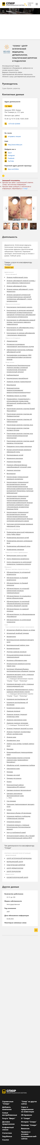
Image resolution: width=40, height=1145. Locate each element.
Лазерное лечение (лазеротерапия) (19, 381)
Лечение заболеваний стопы (16, 286)
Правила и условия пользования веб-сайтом (29, 1135)
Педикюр (10, 772)
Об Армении (26, 1115)
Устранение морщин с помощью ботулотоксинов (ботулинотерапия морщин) (18, 827)
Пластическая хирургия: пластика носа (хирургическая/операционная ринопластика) (20, 435)
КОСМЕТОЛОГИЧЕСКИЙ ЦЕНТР (17, 877)
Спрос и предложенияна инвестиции (27, 1109)
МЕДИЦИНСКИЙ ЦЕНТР (15, 861)
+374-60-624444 (14, 124)
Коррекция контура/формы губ (17, 699)
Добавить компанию (7, 1108)
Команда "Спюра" (29, 1125)
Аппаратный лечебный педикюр (18, 633)
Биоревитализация (13, 648)
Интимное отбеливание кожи (17, 660)
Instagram (11, 155)
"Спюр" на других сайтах (29, 1102)
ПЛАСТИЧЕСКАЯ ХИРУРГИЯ (16, 865)
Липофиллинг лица (13, 740)
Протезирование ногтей (15, 455)
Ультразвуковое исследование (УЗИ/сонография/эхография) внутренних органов (19, 357)
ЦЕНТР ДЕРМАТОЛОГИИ (15, 868)
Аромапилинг (11, 636)
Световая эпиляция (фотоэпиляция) (19, 790)
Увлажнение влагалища (15, 458)
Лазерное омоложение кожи (17, 720)
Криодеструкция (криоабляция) (17, 378)
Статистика (7, 1133)
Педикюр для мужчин (14, 778)
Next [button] (34, 208)
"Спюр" (25, 188)
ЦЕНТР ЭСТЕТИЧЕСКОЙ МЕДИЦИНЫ (19, 858)
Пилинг (9, 781)
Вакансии (25, 1128)
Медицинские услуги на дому (17, 555)
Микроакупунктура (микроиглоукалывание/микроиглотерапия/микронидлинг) (19, 390)
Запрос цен (9, 267)
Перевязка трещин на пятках (16, 396)
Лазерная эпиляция (13, 711)
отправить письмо (14, 136)
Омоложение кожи (13, 768)
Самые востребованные (9, 1114)
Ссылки (5, 1140)
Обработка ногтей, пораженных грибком (21, 765)
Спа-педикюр (11, 801)
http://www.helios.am (15, 145)
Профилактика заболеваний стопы (18, 546)
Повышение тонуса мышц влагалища (19, 446)
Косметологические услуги (16, 708)
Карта (9, 106)
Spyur (10, 152)
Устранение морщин (14, 822)
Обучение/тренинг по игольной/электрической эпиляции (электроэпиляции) (18, 590)
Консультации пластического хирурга (19, 307)
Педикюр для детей (13, 775)
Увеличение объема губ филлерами (19, 813)
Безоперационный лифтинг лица (18, 645)
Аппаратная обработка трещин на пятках (21, 630)
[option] (20, 208)
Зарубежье (7, 1136)
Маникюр (10, 749)
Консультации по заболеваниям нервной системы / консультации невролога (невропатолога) (21, 322)
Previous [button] (6, 208)
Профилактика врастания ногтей (18, 537)
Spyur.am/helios (13, 169)
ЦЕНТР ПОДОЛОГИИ (14, 871)
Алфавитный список (8, 1128)
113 (29, 5)
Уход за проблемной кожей (16, 832)
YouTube (11, 161)
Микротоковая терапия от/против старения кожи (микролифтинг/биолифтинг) (18, 760)
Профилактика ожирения (15, 549)
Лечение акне (11, 737)
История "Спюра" (29, 1122)
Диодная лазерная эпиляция (16, 652)
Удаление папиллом (13, 470)
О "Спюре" (25, 1118)
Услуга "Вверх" (8, 1118)
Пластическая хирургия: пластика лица (20, 425)
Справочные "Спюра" (7, 1102)
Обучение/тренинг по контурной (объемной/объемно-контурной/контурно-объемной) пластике (18, 603)
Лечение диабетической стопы (17, 277)
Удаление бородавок (14, 461)
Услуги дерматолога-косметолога (18, 559)
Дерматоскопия (12, 341)
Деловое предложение (8, 1123)
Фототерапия (11, 473)
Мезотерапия (11, 385)
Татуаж (9, 810)
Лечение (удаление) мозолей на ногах (20, 728)
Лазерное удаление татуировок (17, 723)
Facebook (11, 158)
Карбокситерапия (13, 375)
